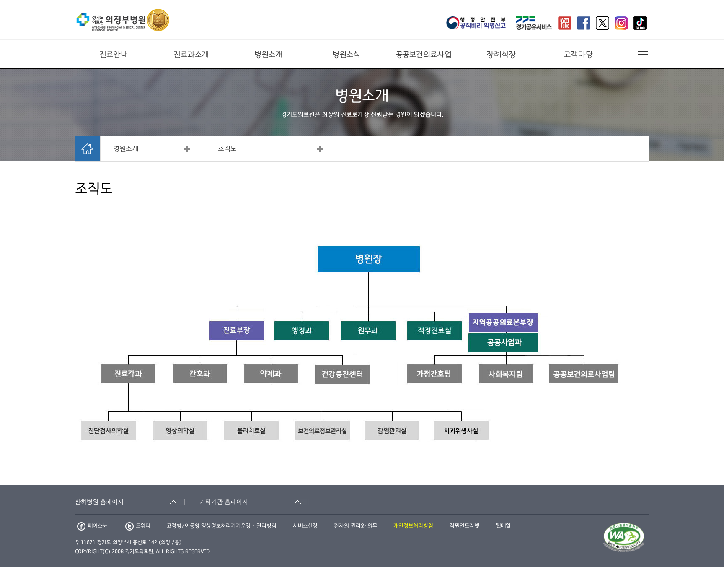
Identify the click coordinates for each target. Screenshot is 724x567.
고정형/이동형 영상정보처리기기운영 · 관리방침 (222, 526)
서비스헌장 (305, 526)
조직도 (227, 149)
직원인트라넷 (464, 526)
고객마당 (578, 54)
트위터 (143, 526)
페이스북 (97, 526)
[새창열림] (478, 24)
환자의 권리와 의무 (355, 526)
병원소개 (268, 54)
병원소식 (346, 54)
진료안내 (113, 54)
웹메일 (503, 526)
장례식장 (501, 54)
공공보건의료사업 (424, 54)
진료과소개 (191, 54)
